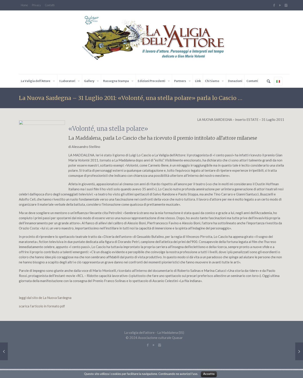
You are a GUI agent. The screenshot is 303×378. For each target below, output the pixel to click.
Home (24, 5)
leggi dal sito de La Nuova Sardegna (45, 298)
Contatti (50, 5)
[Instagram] (286, 5)
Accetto (208, 374)
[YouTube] (280, 5)
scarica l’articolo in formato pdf (42, 306)
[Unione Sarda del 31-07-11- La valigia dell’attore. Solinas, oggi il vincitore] (4, 351)
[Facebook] (274, 5)
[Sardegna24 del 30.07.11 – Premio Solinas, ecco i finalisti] (299, 351)
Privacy (36, 5)
